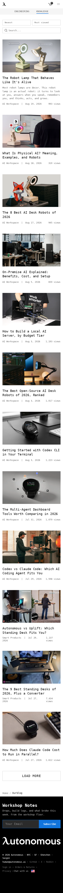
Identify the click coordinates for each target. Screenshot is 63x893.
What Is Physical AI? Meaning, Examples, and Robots (30, 155)
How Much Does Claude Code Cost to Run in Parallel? (31, 752)
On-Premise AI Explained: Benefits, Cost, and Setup (26, 274)
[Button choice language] (32, 871)
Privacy (6, 871)
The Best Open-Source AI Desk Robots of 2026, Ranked (29, 393)
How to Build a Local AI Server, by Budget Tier (24, 333)
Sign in (6, 867)
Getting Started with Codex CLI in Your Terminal (31, 452)
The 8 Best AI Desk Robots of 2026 (29, 215)
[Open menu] (58, 4)
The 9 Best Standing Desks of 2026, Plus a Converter (29, 691)
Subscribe (49, 824)
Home (5, 793)
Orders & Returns (25, 867)
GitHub (33, 862)
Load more (31, 776)
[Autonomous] (4, 4)
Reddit (50, 862)
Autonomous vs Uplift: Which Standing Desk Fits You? (28, 630)
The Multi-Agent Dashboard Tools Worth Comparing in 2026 (30, 511)
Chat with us (21, 871)
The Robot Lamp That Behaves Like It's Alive (28, 80)
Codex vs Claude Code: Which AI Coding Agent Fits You (31, 571)
